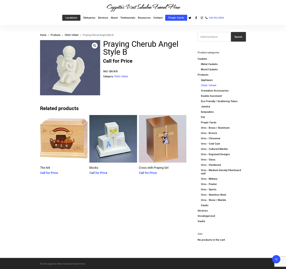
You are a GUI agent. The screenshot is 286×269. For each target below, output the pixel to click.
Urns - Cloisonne (210, 138)
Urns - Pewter (209, 184)
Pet (203, 117)
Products (55, 35)
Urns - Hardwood (211, 164)
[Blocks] (113, 139)
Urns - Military (209, 178)
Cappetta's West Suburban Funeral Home (143, 6)
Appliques (207, 80)
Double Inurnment (211, 95)
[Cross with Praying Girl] (162, 139)
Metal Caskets (209, 64)
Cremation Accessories (215, 90)
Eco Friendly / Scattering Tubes (219, 101)
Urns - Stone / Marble (213, 200)
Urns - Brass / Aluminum (215, 127)
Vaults (204, 205)
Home (43, 35)
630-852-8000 (216, 17)
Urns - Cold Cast (210, 143)
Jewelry (205, 106)
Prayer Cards (208, 122)
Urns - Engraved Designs (215, 154)
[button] (95, 46)
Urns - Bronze (209, 133)
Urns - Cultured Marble (214, 149)
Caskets (202, 58)
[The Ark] (64, 139)
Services (203, 210)
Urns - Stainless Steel (213, 194)
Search (238, 36)
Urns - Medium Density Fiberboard (221, 172)
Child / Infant (71, 35)
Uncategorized (206, 215)
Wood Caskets (209, 69)
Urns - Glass (208, 159)
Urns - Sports (208, 189)
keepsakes (207, 111)
